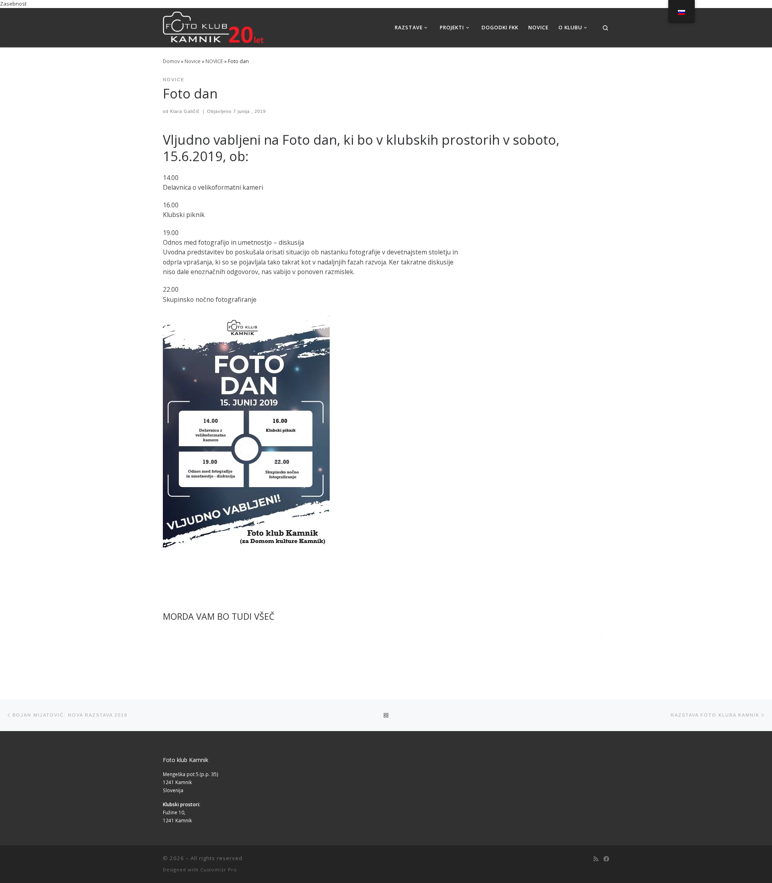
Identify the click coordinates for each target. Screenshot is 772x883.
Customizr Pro (218, 870)
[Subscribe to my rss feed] (595, 858)
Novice (193, 61)
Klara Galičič (185, 111)
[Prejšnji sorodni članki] (584, 634)
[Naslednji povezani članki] (601, 634)
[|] (213, 26)
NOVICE (214, 61)
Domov (171, 61)
